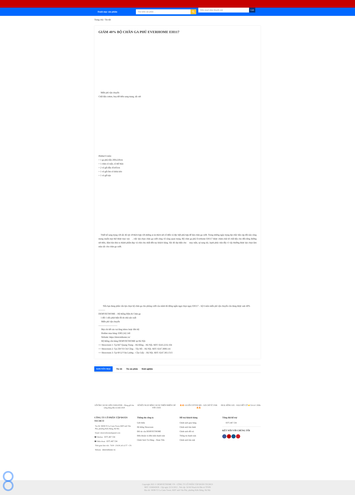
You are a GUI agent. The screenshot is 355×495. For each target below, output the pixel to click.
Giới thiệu (141, 423)
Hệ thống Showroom (145, 427)
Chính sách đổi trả (187, 431)
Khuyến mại (103, 369)
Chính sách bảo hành (188, 427)
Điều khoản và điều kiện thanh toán (151, 436)
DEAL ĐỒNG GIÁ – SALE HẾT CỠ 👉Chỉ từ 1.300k (241, 405)
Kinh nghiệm (147, 369)
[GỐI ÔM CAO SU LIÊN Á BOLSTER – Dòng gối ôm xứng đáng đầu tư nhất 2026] (114, 389)
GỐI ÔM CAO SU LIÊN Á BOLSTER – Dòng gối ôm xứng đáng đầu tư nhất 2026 (114, 406)
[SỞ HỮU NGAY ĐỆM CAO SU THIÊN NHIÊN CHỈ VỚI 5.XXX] (156, 389)
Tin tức (119, 369)
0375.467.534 (109, 437)
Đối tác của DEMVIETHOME (149, 431)
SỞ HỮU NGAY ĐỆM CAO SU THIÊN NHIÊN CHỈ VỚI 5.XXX (156, 406)
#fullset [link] (101, 156)
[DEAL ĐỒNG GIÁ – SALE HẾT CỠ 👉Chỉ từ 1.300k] (241, 389)
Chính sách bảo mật (187, 440)
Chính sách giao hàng (188, 423)
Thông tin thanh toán (188, 436)
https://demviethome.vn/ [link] (119, 337)
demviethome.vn (108, 450)
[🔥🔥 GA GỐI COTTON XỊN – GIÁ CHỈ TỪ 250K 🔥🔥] (199, 389)
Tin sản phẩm (132, 369)
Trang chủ (98, 19)
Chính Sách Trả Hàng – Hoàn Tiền (150, 440)
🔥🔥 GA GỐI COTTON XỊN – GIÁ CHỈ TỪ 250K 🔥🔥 (198, 406)
